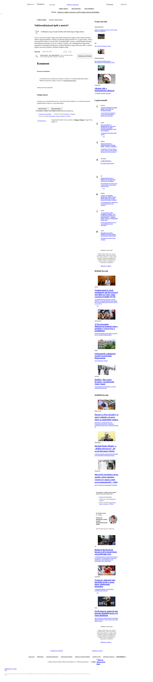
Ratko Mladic (98, 442)
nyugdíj (102, 122)
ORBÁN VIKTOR (63, 8)
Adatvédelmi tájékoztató (52, 656)
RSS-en (68, 116)
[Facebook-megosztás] (92, 52)
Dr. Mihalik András (101, 513)
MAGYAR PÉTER (76, 8)
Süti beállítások (120, 656)
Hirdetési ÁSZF (97, 656)
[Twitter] (90, 113)
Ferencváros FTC (99, 27)
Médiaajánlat (40, 656)
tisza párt (97, 376)
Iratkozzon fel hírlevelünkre (45, 114)
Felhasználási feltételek (66, 656)
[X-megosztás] (89, 52)
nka (96, 43)
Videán (57, 116)
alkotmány (100, 514)
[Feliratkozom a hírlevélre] (40, 4)
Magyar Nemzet (42, 19)
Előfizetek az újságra (97, 650)
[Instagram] (87, 113)
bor (95, 546)
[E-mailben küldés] (85, 52)
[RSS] (90, 116)
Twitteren (73, 114)
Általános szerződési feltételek (82, 656)
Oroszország (97, 470)
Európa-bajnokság (99, 58)
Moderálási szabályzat (108, 656)
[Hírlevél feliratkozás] (98, 507)
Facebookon (66, 114)
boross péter (103, 158)
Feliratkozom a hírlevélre (84, 56)
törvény (96, 286)
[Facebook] (84, 113)
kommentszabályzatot (70, 80)
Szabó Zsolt (37, 51)
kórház (96, 350)
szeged (102, 230)
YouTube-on (63, 116)
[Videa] (84, 116)
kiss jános (103, 105)
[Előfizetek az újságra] (109, 4)
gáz (101, 175)
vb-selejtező (97, 576)
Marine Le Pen (98, 411)
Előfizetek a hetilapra (106, 266)
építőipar (103, 193)
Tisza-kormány (98, 320)
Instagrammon (52, 116)
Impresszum (31, 656)
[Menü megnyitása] (123, 4)
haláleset (103, 141)
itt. (63, 56)
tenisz (96, 607)
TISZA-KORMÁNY (89, 8)
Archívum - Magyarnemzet (55, 19)
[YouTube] (87, 116)
